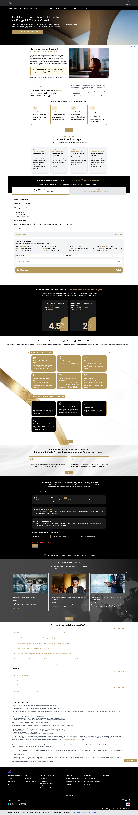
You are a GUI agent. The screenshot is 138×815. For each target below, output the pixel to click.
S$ (116, 234)
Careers (68, 787)
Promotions (74, 8)
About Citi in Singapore (72, 778)
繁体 (135, 46)
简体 (131, 46)
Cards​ (58, 8)
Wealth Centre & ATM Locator (92, 781)
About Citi (69, 775)
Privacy (10, 778)
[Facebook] (129, 800)
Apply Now (84, 8)
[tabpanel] (69, 239)
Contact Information (89, 778)
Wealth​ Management (15, 8)
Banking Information (47, 775)
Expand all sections (120, 628)
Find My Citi (87, 784)
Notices (10, 785)
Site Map (106, 775)
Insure (51, 8)
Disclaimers (11, 782)
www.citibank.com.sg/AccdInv (71, 739)
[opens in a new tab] (10, 3)
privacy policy (80, 812)
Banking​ (37, 8)
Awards (68, 790)
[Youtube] (126, 800)
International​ (28, 8)
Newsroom (69, 784)
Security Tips (28, 778)
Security (27, 775)
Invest (44, 8)
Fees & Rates (43, 778)
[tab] (15, 8)
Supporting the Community (73, 781)
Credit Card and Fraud (31, 781)
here (89, 555)
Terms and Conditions (15, 775)
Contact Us (87, 775)
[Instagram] (123, 800)
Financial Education (71, 792)
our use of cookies (91, 812)
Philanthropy (69, 795)
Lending (65, 8)
